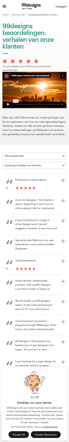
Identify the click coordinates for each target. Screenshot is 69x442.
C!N (36, 396)
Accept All (19, 434)
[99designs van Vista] (31, 6)
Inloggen (61, 6)
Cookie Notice (50, 426)
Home (5, 14)
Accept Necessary (46, 434)
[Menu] (4, 6)
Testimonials (19, 14)
